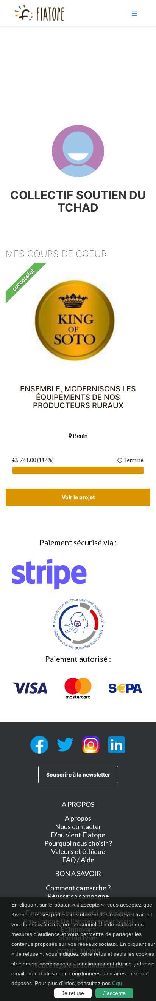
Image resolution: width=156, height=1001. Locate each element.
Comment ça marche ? (78, 887)
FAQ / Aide (78, 860)
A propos (78, 818)
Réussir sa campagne (78, 896)
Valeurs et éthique (78, 851)
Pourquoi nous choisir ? (78, 843)
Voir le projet (78, 497)
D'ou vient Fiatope (78, 835)
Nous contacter (78, 826)
